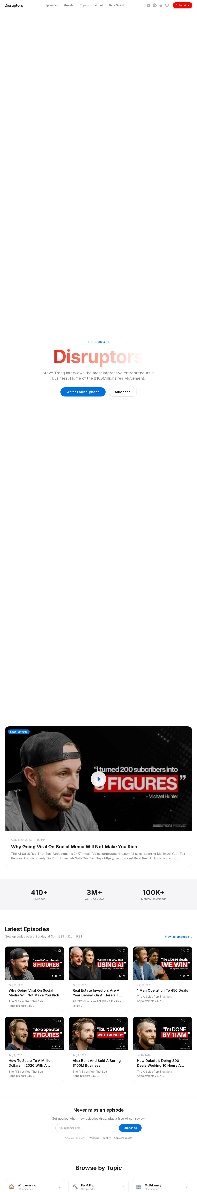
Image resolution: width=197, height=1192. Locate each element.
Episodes (52, 5)
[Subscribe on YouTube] (148, 5)
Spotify (107, 1138)
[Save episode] (59, 950)
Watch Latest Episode (83, 392)
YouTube (94, 1138)
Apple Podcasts (123, 1138)
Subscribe (182, 5)
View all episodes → (178, 936)
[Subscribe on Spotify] (155, 5)
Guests (69, 5)
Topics (84, 5)
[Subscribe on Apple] (161, 5)
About (99, 5)
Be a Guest (116, 5)
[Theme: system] (167, 5)
